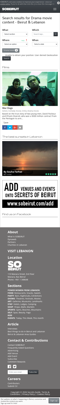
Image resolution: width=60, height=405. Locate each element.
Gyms (18, 309)
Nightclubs (25, 295)
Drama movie (10, 50)
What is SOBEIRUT (16, 236)
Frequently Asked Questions (21, 347)
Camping (32, 304)
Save (5, 122)
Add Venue (13, 353)
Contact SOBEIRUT (16, 345)
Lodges (23, 304)
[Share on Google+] (14, 127)
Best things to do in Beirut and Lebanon (26, 331)
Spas (15, 312)
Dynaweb (12, 239)
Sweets (37, 293)
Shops (17, 307)
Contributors (14, 383)
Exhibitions (36, 295)
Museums (26, 301)
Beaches (26, 309)
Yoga (28, 312)
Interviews (12, 328)
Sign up (53, 400)
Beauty (22, 312)
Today (19, 318)
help (22, 40)
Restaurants (20, 293)
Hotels (16, 304)
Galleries (17, 301)
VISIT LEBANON (20, 251)
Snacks (30, 293)
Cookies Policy (43, 394)
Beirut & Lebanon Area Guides (22, 334)
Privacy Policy (28, 394)
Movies (37, 298)
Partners (12, 242)
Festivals (29, 298)
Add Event (12, 356)
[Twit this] (9, 127)
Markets (30, 307)
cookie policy (5, 4)
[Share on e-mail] (19, 127)
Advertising (13, 350)
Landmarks (37, 301)
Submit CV (12, 386)
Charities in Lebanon (17, 245)
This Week (27, 318)
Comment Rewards (16, 361)
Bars (17, 295)
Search (6, 58)
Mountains (36, 309)
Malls (23, 307)
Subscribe (12, 359)
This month (38, 318)
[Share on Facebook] (4, 127)
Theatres (20, 298)
